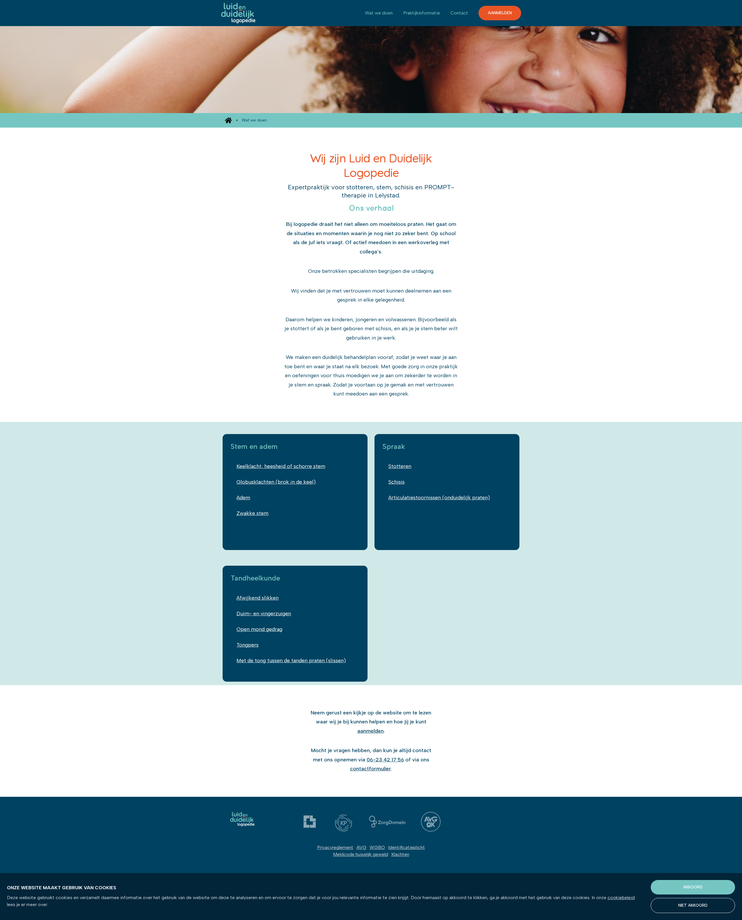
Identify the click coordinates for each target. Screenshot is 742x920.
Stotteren (399, 466)
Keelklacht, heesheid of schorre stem (281, 466)
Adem (243, 497)
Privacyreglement (335, 847)
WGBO (377, 847)
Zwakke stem (252, 513)
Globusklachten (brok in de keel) (276, 482)
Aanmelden (500, 12)
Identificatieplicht (406, 847)
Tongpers (248, 645)
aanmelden (370, 731)
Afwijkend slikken (258, 598)
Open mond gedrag (259, 629)
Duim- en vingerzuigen (264, 613)
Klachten (400, 854)
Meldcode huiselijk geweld (360, 854)
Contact (459, 13)
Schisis (396, 482)
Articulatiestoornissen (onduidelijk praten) (439, 497)
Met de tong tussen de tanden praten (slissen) (291, 660)
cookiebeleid (621, 897)
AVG (361, 847)
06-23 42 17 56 (385, 759)
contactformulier (370, 768)
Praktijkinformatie (421, 13)
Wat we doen (379, 13)
